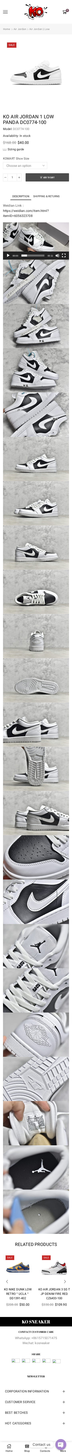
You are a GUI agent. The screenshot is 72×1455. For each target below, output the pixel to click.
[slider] (32, 256)
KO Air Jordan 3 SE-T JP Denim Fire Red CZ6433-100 (54, 1294)
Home (6, 29)
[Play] (8, 256)
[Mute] (57, 256)
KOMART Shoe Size (16, 158)
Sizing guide (16, 149)
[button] (36, 241)
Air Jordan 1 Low (39, 29)
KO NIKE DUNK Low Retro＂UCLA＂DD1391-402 (18, 1294)
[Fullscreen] (64, 256)
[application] (36, 241)
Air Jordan (20, 29)
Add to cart (49, 177)
